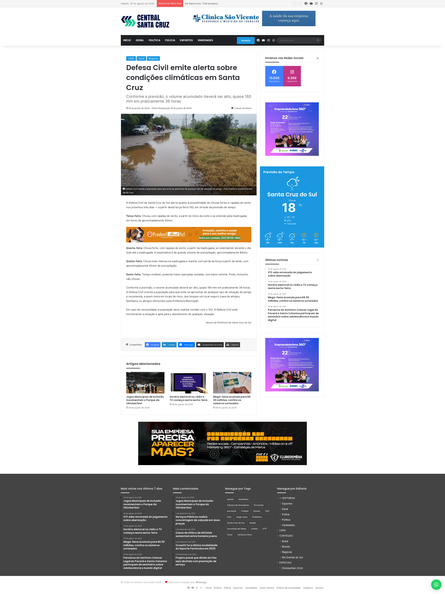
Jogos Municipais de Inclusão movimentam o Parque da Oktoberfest (145, 400)
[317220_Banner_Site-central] (222, 443)
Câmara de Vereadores (238, 505)
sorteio (254, 528)
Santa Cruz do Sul (236, 522)
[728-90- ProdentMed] (188, 234)
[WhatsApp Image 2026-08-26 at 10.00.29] (292, 129)
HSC (267, 511)
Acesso (319, 587)
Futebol (244, 511)
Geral (140, 40)
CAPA (131, 58)
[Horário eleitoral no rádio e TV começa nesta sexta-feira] (189, 382)
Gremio (256, 511)
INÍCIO (127, 40)
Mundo (286, 546)
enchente (231, 511)
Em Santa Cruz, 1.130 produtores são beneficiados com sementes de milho (225, 3)
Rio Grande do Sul (292, 557)
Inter (229, 517)
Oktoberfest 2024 (292, 568)
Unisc (230, 534)
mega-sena (241, 517)
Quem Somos (267, 587)
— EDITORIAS (287, 498)
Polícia (170, 40)
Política (154, 40)
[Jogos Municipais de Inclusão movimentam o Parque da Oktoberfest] (145, 382)
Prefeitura (257, 517)
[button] (436, 584)
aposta (230, 499)
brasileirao (243, 499)
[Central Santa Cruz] (145, 21)
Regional (153, 58)
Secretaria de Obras (236, 528)
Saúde (252, 522)
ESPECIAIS (285, 562)
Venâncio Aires (244, 534)
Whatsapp (201, 582)
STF (265, 528)
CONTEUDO (286, 535)
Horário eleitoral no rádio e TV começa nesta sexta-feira (188, 398)
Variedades (205, 40)
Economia (259, 505)
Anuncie (245, 40)
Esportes (186, 40)
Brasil (285, 541)
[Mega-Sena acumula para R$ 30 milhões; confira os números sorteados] (232, 382)
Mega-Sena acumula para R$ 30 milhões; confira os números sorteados (231, 400)
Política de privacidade (289, 587)
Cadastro (308, 587)
